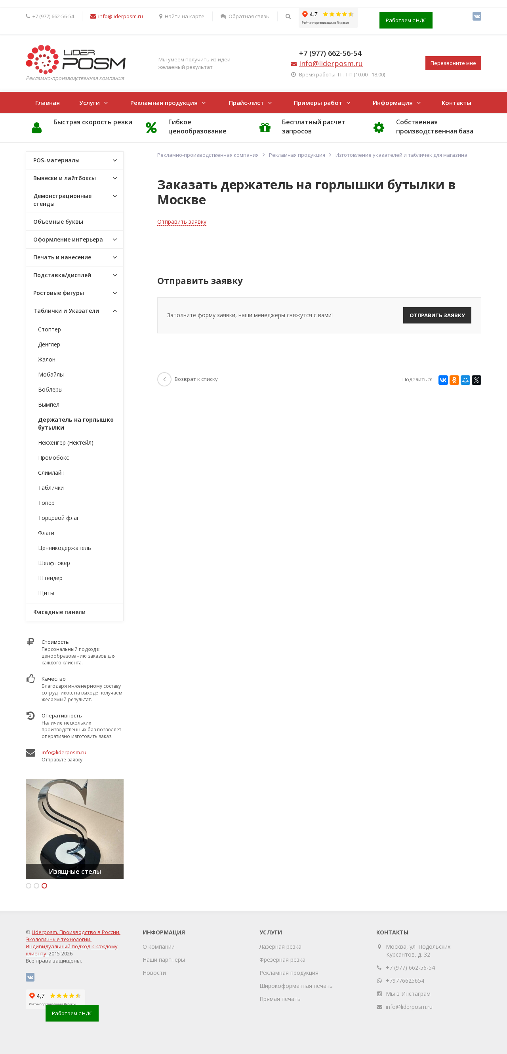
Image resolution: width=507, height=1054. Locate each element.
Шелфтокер (54, 563)
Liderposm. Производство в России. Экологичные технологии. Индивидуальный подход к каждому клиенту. (73, 942)
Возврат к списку (196, 378)
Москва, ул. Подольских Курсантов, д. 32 (418, 950)
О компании (159, 946)
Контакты (456, 103)
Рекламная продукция (164, 103)
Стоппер (49, 329)
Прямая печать (280, 999)
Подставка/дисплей (62, 275)
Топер (46, 502)
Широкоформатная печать (296, 985)
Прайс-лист (246, 103)
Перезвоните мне (453, 63)
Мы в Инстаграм (408, 993)
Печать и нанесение (62, 257)
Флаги (46, 533)
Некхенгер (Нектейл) (65, 442)
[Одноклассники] (454, 380)
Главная (47, 103)
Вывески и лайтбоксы (64, 178)
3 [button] (44, 885)
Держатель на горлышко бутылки (76, 423)
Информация (393, 103)
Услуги (89, 103)
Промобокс (53, 457)
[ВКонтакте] (477, 16)
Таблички (51, 487)
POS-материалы (56, 160)
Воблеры (50, 389)
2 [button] (36, 885)
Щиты (46, 593)
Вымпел (48, 404)
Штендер (50, 578)
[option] (75, 829)
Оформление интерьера (68, 239)
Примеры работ (318, 103)
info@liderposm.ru (64, 752)
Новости (154, 972)
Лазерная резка (280, 946)
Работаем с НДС (406, 20)
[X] (476, 380)
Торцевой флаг (58, 517)
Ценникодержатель (64, 548)
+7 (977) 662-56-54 (330, 53)
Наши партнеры (164, 959)
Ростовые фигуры (58, 293)
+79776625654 (405, 980)
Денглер (49, 344)
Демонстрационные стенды (62, 199)
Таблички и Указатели (66, 310)
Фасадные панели (59, 612)
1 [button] (28, 885)
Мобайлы (51, 374)
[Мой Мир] (465, 380)
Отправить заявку (181, 221)
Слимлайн (51, 472)
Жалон (46, 359)
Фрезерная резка (282, 959)
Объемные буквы (58, 221)
